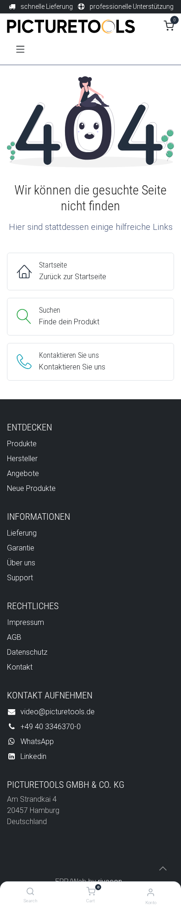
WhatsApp (37, 741)
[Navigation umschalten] (20, 48)
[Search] (30, 891)
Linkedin (33, 756)
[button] (163, 868)
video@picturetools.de (57, 711)
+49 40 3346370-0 (50, 726)
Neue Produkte (31, 488)
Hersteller (22, 458)
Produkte (22, 443)
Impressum (25, 622)
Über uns (21, 562)
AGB (14, 637)
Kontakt (19, 667)
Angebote (23, 473)
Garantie (20, 548)
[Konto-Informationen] (150, 892)
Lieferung (22, 533)
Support (20, 577)
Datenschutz (27, 652)
